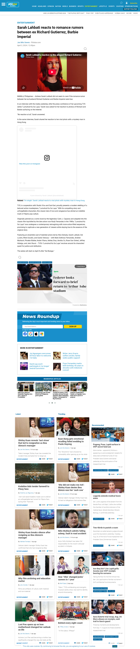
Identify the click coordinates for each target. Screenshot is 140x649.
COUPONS (120, 6)
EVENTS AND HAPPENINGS (104, 13)
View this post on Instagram (29, 164)
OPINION (50, 6)
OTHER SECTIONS (131, 6)
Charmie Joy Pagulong (26, 493)
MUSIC (135, 13)
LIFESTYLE (103, 6)
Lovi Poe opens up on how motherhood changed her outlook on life (34, 627)
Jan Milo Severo (23, 42)
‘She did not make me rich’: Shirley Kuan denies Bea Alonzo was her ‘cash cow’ (71, 487)
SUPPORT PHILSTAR (130, 9)
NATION (58, 6)
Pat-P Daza (63, 583)
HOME (34, 6)
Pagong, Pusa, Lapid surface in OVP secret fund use (106, 445)
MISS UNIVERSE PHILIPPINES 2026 (54, 13)
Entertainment (26, 22)
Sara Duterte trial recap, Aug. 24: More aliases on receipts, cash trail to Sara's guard (107, 619)
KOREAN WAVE (120, 13)
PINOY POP (90, 13)
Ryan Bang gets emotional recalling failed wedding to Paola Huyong (71, 441)
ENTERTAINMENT (91, 6)
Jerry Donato (24, 585)
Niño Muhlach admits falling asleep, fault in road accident (72, 532)
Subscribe (133, 3)
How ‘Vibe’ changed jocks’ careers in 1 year (70, 578)
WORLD (65, 6)
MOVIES (129, 13)
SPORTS (81, 6)
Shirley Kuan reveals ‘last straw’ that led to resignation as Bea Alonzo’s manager (33, 443)
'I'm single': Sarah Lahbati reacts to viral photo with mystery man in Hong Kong (54, 200)
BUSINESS (72, 6)
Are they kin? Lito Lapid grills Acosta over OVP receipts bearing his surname (106, 570)
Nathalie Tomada (25, 541)
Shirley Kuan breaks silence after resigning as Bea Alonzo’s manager (34, 535)
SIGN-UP (72, 326)
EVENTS (112, 6)
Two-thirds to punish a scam (105, 527)
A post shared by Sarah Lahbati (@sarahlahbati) (47, 195)
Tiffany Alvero (64, 627)
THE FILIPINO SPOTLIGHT (76, 13)
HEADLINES (42, 6)
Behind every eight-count (70, 623)
